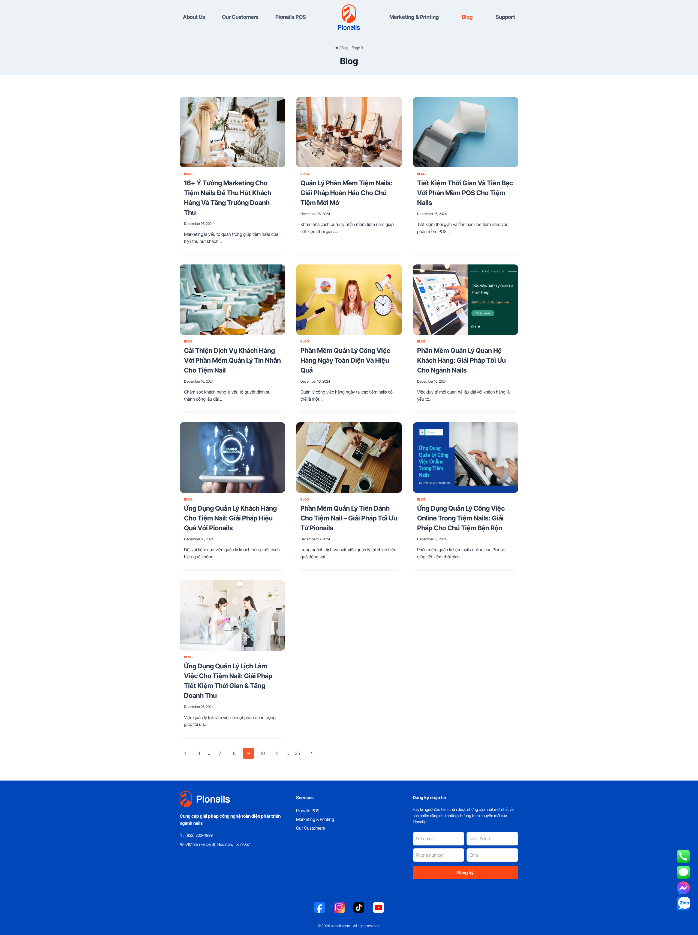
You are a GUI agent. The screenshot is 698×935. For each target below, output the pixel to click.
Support (505, 17)
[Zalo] (683, 903)
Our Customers (240, 17)
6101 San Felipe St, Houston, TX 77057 (217, 844)
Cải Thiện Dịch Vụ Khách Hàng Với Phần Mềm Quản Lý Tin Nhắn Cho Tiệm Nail (232, 360)
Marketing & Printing (414, 17)
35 (297, 753)
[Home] (337, 48)
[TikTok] (358, 907)
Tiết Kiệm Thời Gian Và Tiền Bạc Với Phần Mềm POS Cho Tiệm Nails (465, 193)
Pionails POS (290, 17)
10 (263, 753)
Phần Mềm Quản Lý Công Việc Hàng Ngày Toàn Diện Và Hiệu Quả (345, 360)
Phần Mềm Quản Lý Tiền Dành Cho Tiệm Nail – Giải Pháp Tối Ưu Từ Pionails (348, 518)
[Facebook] (319, 907)
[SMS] (683, 872)
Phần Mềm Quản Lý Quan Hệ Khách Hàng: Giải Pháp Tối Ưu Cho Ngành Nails (461, 360)
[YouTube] (378, 907)
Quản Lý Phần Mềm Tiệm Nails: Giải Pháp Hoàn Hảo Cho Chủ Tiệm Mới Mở (346, 193)
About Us (194, 17)
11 (276, 753)
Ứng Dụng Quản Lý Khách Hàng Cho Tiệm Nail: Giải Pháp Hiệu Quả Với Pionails (230, 518)
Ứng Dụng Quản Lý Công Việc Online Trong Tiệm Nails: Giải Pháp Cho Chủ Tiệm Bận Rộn (461, 518)
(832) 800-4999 (199, 835)
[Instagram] (339, 907)
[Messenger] (683, 888)
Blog (467, 17)
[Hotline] (683, 856)
